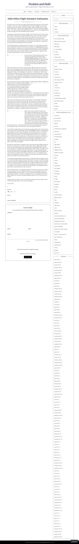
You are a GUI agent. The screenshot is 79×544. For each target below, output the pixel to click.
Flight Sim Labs (57, 147)
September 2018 (57, 415)
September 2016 (57, 468)
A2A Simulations (57, 118)
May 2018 (56, 426)
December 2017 (57, 436)
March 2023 (56, 328)
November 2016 (57, 462)
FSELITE (55, 26)
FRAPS (55, 157)
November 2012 (57, 502)
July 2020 (56, 370)
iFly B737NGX (57, 181)
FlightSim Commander (58, 152)
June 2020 (56, 373)
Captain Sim (56, 131)
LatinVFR (56, 192)
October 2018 (57, 412)
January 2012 (57, 505)
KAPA (24, 25)
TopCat (55, 239)
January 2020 (57, 386)
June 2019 (56, 402)
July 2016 (56, 470)
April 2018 (56, 428)
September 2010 (57, 536)
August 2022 (56, 346)
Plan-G (55, 208)
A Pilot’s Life (56, 115)
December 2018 (57, 410)
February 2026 (57, 262)
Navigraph (56, 202)
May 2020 (56, 375)
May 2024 (56, 307)
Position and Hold (39, 4)
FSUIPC (55, 176)
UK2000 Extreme (57, 245)
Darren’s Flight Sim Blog (59, 38)
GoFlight (56, 179)
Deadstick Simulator (58, 69)
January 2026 (57, 265)
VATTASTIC (56, 106)
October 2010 (57, 534)
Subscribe (74, 541)
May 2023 (56, 323)
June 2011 (56, 515)
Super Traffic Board (58, 237)
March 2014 (56, 494)
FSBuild (55, 163)
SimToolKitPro (57, 95)
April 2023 (56, 325)
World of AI (56, 252)
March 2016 (56, 481)
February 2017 (57, 457)
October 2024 (57, 294)
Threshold (56, 32)
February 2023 (57, 330)
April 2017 (56, 452)
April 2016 (56, 478)
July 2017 (56, 444)
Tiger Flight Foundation (59, 101)
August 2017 (56, 441)
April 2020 (56, 378)
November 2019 (57, 389)
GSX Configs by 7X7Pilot (59, 79)
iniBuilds (56, 85)
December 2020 (57, 360)
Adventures (30, 11)
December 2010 (57, 528)
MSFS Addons (57, 46)
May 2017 (56, 449)
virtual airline (43, 118)
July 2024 (56, 301)
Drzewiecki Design (58, 136)
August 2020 (56, 367)
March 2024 (56, 312)
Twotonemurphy (57, 57)
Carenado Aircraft (57, 134)
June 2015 (56, 489)
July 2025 (56, 280)
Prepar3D (56, 213)
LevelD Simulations (58, 194)
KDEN (38, 25)
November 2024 (57, 291)
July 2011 (56, 513)
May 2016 (56, 476)
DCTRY (55, 66)
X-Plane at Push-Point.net (59, 59)
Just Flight (56, 186)
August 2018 (56, 418)
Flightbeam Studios (58, 150)
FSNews (55, 29)
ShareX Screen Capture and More (60, 229)
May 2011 (56, 518)
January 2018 (57, 433)
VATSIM (33, 130)
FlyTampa (56, 155)
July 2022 (56, 349)
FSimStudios (56, 171)
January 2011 (57, 526)
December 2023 (57, 315)
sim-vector (56, 90)
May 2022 (56, 352)
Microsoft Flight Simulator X (32, 58)
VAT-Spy (56, 247)
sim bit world (57, 87)
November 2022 (57, 338)
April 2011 (56, 521)
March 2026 (56, 259)
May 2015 (56, 492)
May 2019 (56, 404)
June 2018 (56, 423)
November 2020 (57, 362)
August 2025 (56, 278)
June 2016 (56, 473)
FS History (56, 71)
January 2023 (57, 333)
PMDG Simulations (58, 210)
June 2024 (56, 304)
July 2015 (56, 486)
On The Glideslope (58, 49)
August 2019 (56, 397)
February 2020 (57, 383)
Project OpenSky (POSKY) (59, 218)
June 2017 (56, 447)
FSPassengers (57, 173)
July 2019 (56, 399)
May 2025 (56, 286)
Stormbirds (56, 54)
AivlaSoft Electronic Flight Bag (60, 128)
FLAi (55, 142)
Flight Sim (14, 200)
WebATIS (56, 108)
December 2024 (57, 288)
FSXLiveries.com (57, 77)
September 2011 (57, 510)
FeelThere (56, 139)
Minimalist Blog (44, 542)
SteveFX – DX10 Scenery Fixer (60, 234)
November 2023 (57, 317)
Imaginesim (56, 184)
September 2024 (57, 296)
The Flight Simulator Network (60, 98)
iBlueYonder (56, 44)
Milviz (55, 200)
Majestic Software (57, 197)
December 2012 (57, 499)
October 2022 (57, 341)
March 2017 (56, 455)
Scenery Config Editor (58, 226)
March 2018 (56, 431)
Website (9, 234)
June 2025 (56, 283)
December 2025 (57, 267)
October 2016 (57, 465)
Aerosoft (56, 126)
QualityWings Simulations (59, 221)
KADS (26, 28)
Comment (10, 212)
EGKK (15, 140)
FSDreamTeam (57, 165)
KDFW (46, 28)
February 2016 (57, 484)
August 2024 (56, 299)
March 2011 (56, 523)
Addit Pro (56, 123)
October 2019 (57, 391)
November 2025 (57, 270)
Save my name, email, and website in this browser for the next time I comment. (21, 239)
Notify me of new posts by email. (28, 253)
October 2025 (57, 272)
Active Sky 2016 (57, 120)
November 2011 (57, 507)
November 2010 (57, 531)
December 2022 (57, 336)
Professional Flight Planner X (60, 216)
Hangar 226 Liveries (58, 82)
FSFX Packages (57, 168)
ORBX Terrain (57, 205)
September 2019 (57, 394)
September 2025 (57, 275)
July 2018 (56, 420)
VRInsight (56, 250)
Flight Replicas (57, 144)
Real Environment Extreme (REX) (60, 223)
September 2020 (57, 365)
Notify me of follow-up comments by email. (28, 249)
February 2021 (57, 354)
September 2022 (57, 344)
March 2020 (56, 381)
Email (30, 228)
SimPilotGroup (57, 93)
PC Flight (56, 51)
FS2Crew (56, 160)
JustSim (55, 189)
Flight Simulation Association (60, 41)
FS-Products (56, 74)
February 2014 (57, 497)
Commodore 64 (39, 46)
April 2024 (56, 309)
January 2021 (57, 357)
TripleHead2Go (57, 242)
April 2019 (56, 407)
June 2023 (56, 320)
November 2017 (57, 439)
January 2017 (57, 460)
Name (9, 228)
